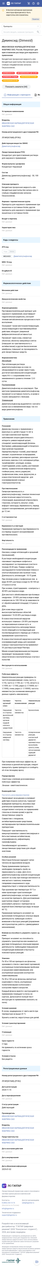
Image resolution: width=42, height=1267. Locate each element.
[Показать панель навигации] (3, 3)
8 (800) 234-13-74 (8, 1203)
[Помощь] (33, 3)
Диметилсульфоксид (23, 256)
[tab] (17, 95)
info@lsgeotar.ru (8, 1209)
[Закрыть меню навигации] (37, 1262)
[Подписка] (29, 3)
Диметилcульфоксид (11, 146)
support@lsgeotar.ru (9, 1215)
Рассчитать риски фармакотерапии (15, 795)
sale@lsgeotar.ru (28, 1203)
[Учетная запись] (38, 3)
